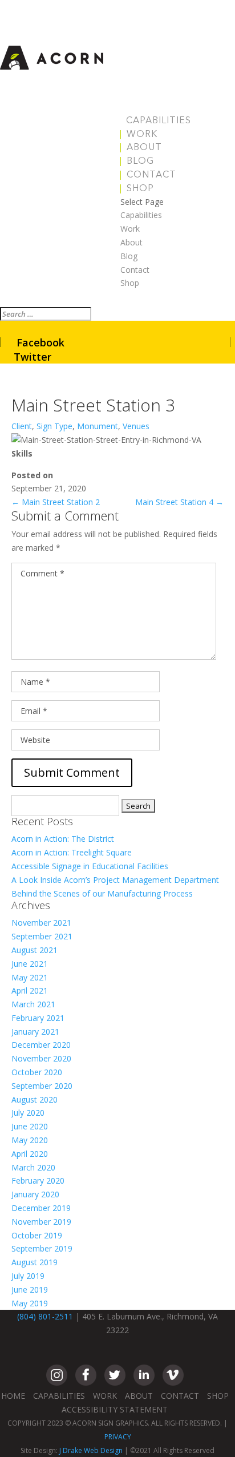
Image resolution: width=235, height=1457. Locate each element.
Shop (140, 188)
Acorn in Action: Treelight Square (71, 852)
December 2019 (41, 1207)
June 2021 (29, 963)
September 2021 (41, 936)
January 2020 (35, 1194)
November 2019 (41, 1221)
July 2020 (27, 1112)
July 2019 (27, 1275)
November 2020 (41, 1058)
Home (13, 1395)
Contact (151, 175)
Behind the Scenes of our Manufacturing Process (102, 893)
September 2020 (41, 1085)
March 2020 (33, 1167)
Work (142, 134)
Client (21, 426)
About (144, 147)
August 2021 (34, 950)
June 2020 (29, 1126)
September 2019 (41, 1248)
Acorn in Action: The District (62, 838)
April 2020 (29, 1153)
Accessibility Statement (115, 1409)
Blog (140, 161)
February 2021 (37, 1017)
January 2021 (35, 1031)
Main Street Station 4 (179, 502)
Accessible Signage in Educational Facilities (89, 866)
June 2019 (29, 1289)
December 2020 (41, 1044)
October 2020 (36, 1072)
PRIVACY (117, 1437)
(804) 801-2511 (45, 1316)
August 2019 (34, 1262)
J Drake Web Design (91, 1450)
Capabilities (158, 121)
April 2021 (29, 990)
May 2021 (29, 977)
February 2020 (37, 1180)
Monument (97, 426)
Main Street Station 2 (55, 502)
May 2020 (29, 1140)
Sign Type (54, 426)
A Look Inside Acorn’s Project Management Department (115, 879)
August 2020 (34, 1099)
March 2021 (33, 1004)
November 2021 (41, 922)
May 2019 (29, 1303)
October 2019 (36, 1235)
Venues (136, 426)
